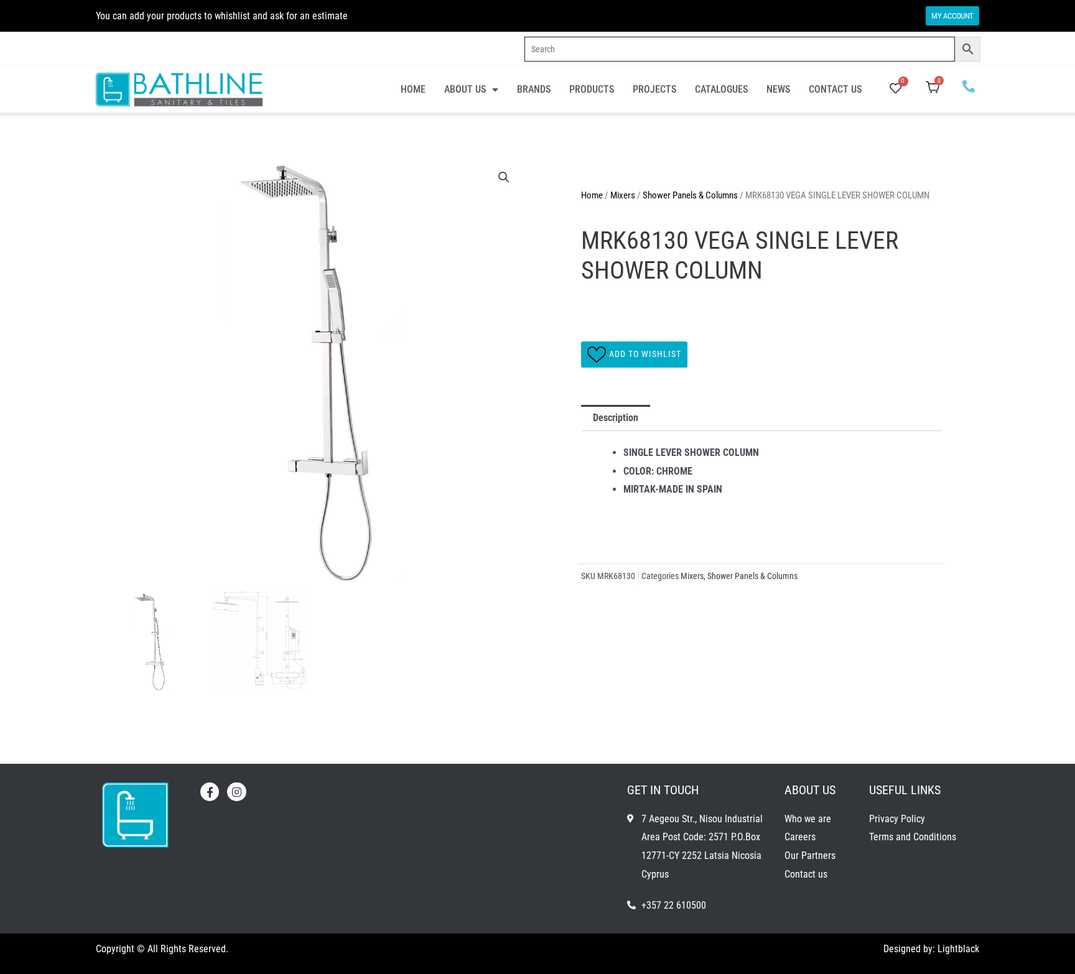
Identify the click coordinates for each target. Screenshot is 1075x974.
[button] (504, 177)
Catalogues (721, 89)
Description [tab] (615, 418)
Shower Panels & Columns (690, 195)
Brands (534, 89)
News (778, 89)
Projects (654, 89)
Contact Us (835, 89)
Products (591, 89)
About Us (465, 89)
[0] (895, 89)
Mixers (622, 195)
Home (413, 89)
